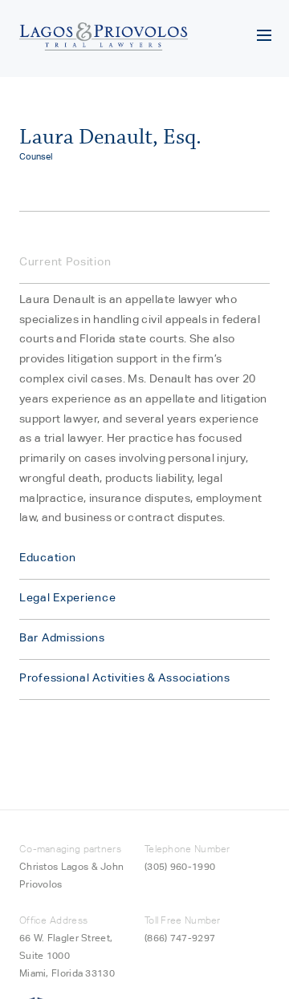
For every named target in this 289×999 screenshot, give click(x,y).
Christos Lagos (53, 866)
